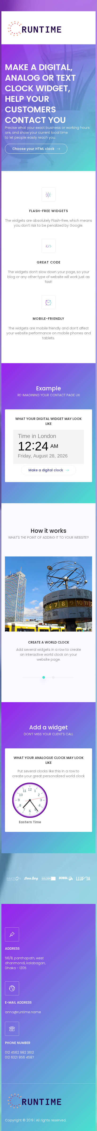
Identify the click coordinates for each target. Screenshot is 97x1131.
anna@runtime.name (23, 1012)
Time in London (37, 436)
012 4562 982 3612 (19, 1052)
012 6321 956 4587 (19, 1057)
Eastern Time (30, 822)
